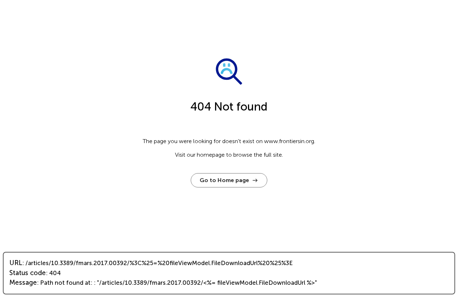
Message (23, 283)
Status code (27, 273)
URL (15, 263)
